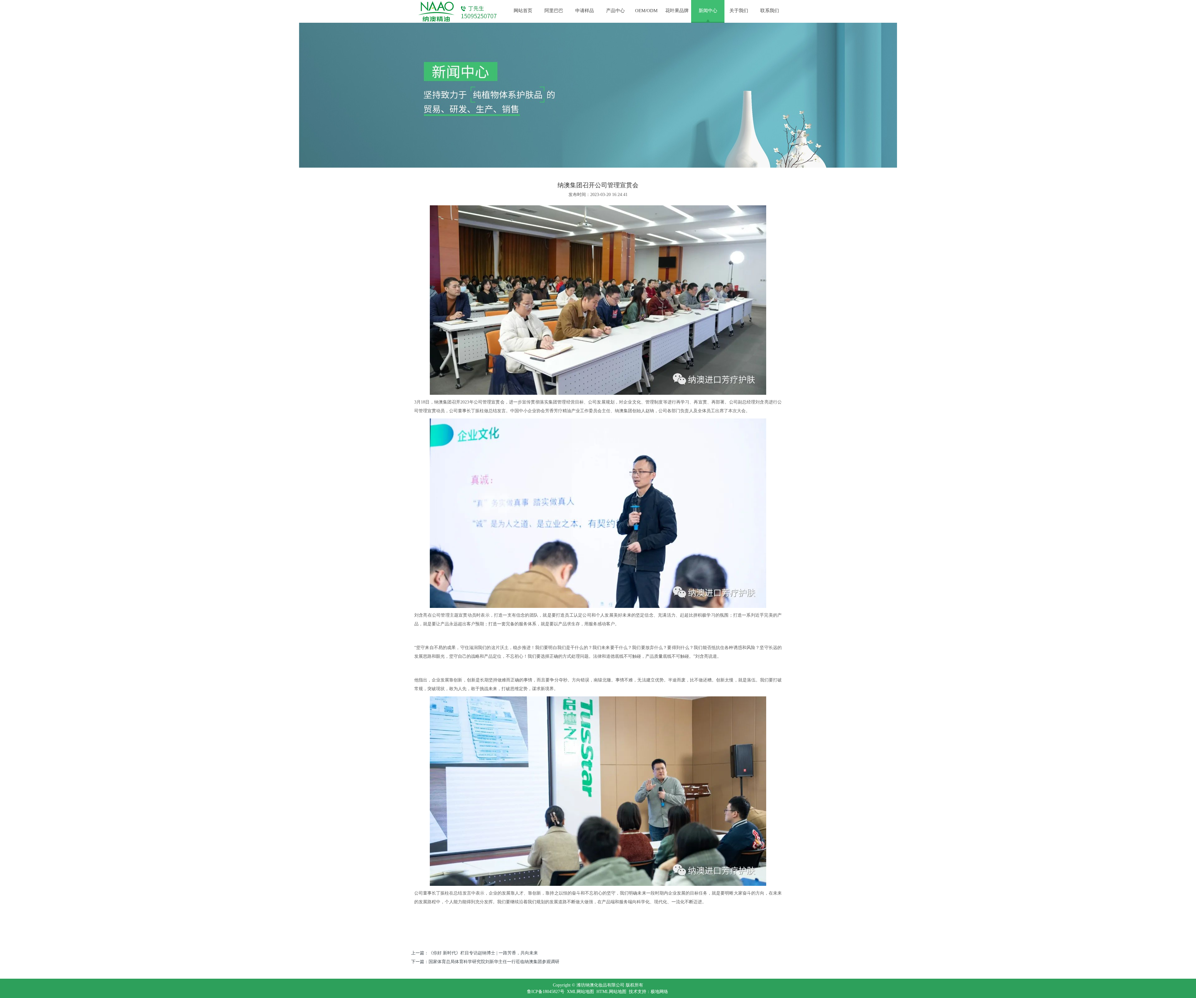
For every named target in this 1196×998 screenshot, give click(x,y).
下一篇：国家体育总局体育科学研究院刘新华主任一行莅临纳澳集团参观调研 (485, 961)
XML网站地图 (580, 991)
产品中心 (615, 10)
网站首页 (523, 10)
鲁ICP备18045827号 (545, 991)
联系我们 (769, 10)
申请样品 (584, 10)
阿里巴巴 (553, 10)
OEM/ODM (646, 10)
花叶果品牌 (677, 10)
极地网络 (659, 991)
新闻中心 (708, 10)
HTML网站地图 (611, 991)
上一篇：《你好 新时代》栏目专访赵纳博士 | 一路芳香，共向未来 (474, 953)
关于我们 (738, 10)
